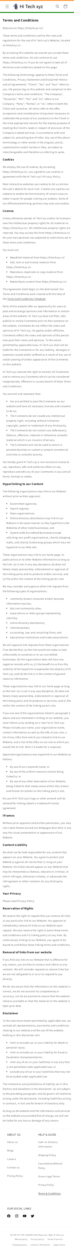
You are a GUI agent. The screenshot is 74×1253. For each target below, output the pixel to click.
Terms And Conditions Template (26, 298)
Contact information (40, 1245)
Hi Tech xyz (59, 1235)
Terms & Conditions (49, 1193)
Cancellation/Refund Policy (50, 1166)
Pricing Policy (15, 1175)
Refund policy (21, 1239)
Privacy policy (37, 1239)
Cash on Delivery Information (48, 1144)
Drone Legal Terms (49, 1176)
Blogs (10, 1150)
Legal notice (59, 1245)
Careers (11, 1159)
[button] (7, 6)
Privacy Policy (46, 1184)
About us (12, 1142)
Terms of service (55, 1239)
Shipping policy (19, 1245)
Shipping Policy (47, 1155)
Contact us (13, 1167)
